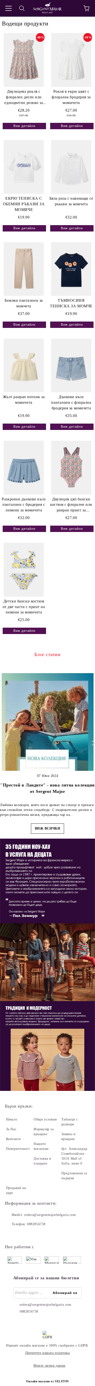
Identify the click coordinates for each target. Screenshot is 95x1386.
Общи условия (45, 1119)
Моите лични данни (49, 1365)
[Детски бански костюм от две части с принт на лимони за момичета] (23, 570)
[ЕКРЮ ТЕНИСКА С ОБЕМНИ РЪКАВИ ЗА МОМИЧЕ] (23, 167)
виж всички (47, 828)
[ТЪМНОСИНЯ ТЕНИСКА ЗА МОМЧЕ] (71, 269)
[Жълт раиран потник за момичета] (23, 366)
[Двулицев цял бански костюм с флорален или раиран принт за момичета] (71, 468)
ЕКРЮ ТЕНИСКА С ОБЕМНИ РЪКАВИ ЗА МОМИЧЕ (24, 204)
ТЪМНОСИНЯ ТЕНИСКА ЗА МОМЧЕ (71, 303)
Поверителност (18, 1149)
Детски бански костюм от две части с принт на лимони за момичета (24, 606)
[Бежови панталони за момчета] (23, 269)
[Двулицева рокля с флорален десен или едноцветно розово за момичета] (23, 60)
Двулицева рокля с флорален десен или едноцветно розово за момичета (23, 97)
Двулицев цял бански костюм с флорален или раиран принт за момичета (71, 505)
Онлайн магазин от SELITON (47, 1381)
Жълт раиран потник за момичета (24, 399)
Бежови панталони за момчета (24, 303)
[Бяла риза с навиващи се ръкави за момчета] (71, 167)
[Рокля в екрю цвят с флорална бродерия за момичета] (71, 60)
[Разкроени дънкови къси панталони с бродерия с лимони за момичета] (23, 468)
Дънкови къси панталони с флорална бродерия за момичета (71, 402)
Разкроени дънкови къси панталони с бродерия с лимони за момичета (24, 504)
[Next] (92, 743)
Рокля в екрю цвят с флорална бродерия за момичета (71, 97)
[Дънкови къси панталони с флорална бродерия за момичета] (71, 366)
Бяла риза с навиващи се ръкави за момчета (71, 201)
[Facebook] (11, 1234)
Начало (11, 1119)
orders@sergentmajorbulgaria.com (50, 1215)
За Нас (11, 1129)
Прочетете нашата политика (47, 1353)
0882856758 (36, 1224)
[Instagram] (22, 1234)
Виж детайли (24, 126)
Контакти (13, 1139)
